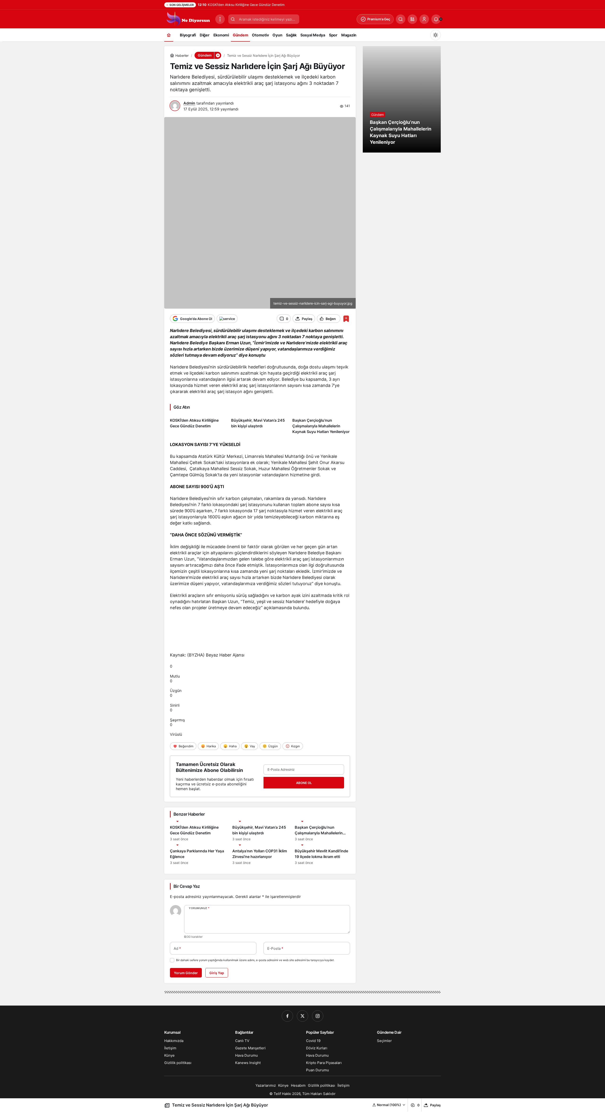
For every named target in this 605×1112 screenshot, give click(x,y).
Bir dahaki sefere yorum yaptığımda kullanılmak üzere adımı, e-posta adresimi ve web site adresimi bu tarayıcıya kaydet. (255, 960)
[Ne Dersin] (188, 18)
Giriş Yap (216, 973)
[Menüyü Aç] (220, 19)
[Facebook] (287, 1016)
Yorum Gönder (186, 973)
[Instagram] (317, 1016)
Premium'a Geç (378, 19)
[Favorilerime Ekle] (346, 319)
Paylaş (435, 1105)
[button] (412, 19)
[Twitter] (302, 1016)
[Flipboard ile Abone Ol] (227, 318)
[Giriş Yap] (424, 19)
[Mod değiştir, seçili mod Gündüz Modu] (435, 35)
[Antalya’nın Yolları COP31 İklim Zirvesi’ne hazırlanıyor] (260, 855)
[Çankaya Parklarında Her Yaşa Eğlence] (197, 855)
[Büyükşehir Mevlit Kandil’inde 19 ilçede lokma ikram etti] (322, 855)
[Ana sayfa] (169, 35)
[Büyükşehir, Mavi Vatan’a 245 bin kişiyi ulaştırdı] (260, 424)
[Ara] (400, 19)
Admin (189, 103)
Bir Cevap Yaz (186, 886)
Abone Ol (304, 783)
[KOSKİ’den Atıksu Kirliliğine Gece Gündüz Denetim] (199, 424)
